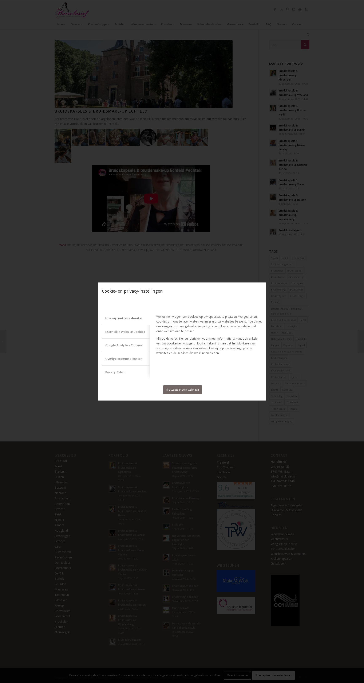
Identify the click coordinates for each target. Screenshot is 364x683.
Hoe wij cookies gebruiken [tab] (124, 318)
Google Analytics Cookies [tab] (123, 345)
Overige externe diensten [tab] (123, 359)
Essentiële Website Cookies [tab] (125, 332)
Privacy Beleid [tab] (115, 372)
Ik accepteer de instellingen (182, 389)
